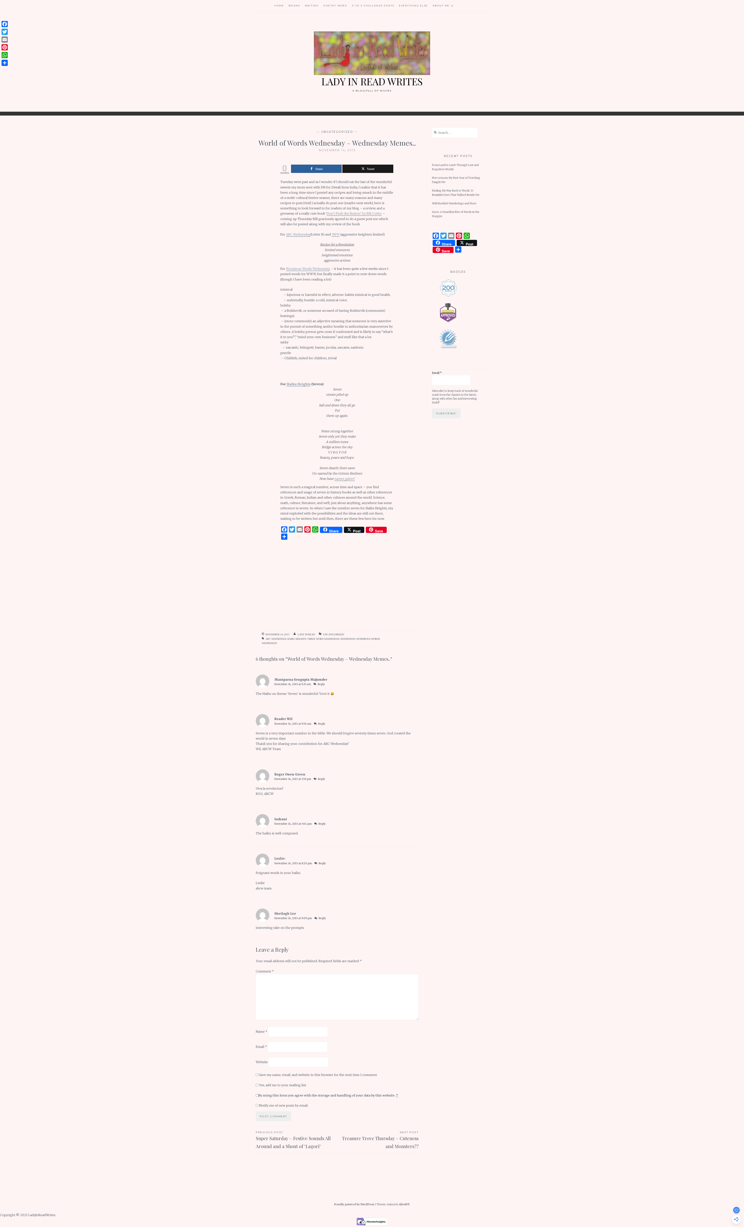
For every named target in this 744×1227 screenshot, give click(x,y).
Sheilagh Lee (285, 913)
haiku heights (296, 639)
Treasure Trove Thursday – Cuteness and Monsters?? (380, 1140)
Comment (265, 971)
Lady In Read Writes (372, 81)
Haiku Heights (299, 384)
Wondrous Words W (300, 269)
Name (261, 1031)
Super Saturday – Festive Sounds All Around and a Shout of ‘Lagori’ (293, 1140)
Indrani (280, 819)
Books (294, 5)
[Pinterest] (5, 47)
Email (261, 1047)
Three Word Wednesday (323, 639)
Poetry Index (335, 5)
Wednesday (347, 639)
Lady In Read (306, 634)
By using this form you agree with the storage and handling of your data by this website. (328, 1095)
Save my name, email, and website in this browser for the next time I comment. (318, 1075)
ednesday (322, 269)
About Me (441, 5)
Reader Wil (283, 719)
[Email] (5, 39)
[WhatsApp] (5, 55)
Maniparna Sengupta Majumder (300, 679)
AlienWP (404, 1204)
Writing (312, 5)
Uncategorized (337, 132)
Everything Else (413, 5)
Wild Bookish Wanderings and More (454, 203)
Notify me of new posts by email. (283, 1105)
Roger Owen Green (289, 774)
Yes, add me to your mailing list (282, 1085)
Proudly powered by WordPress (354, 1204)
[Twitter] (5, 32)
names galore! (344, 479)
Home (279, 5)
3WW (336, 234)
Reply (321, 684)
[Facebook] (5, 24)
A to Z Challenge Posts (373, 5)
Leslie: (279, 858)
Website (262, 1062)
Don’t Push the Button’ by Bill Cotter (354, 213)
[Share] (5, 63)
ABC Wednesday (298, 234)
